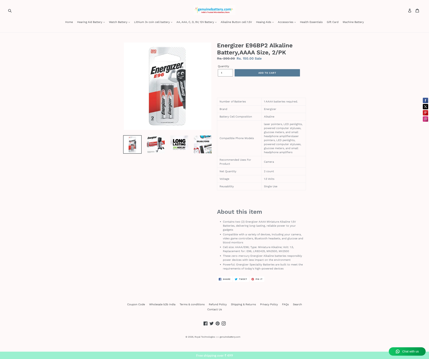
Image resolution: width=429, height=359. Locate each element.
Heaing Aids (264, 22)
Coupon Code (136, 304)
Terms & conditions (192, 304)
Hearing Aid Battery (90, 22)
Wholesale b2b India (162, 304)
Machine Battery (353, 22)
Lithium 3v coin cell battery (152, 22)
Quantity (223, 66)
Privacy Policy (269, 304)
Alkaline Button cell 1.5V (236, 22)
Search (297, 304)
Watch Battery (118, 22)
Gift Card (333, 22)
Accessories (286, 22)
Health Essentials (311, 22)
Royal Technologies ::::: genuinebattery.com (217, 337)
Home (69, 22)
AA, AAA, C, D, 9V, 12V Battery (195, 22)
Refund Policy (218, 304)
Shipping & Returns (243, 304)
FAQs (285, 304)
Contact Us (214, 309)
